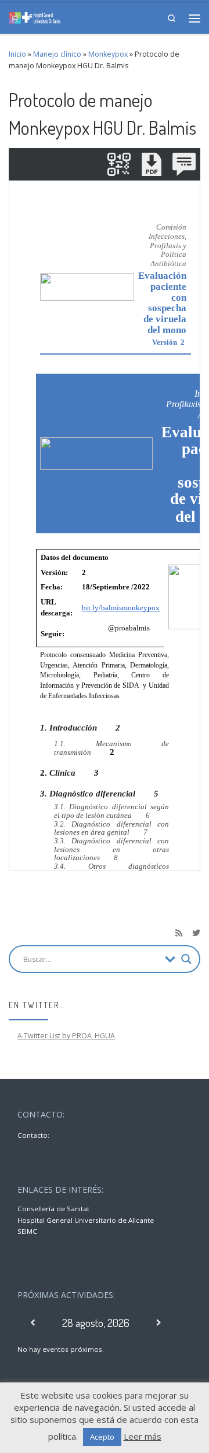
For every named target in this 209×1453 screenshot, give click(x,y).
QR (119, 164)
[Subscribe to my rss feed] (178, 933)
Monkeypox (108, 54)
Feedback (184, 164)
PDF (151, 164)
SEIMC (27, 1231)
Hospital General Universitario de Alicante (85, 1220)
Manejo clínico (57, 54)
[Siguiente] (158, 1323)
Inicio (17, 54)
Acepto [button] (102, 1437)
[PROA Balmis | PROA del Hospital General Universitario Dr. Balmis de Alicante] (35, 16)
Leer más (142, 1436)
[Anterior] (33, 1323)
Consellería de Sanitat (53, 1208)
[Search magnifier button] (186, 959)
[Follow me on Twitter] (196, 933)
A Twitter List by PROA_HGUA (66, 1036)
